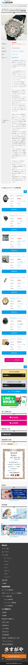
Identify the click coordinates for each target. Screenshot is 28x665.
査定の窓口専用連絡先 (7, 644)
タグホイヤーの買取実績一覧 (14, 360)
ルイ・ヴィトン (8, 558)
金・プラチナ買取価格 (14, 391)
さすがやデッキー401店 (17, 51)
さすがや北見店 (20, 221)
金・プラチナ (5, 551)
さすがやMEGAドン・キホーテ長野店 (21, 324)
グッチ (5, 567)
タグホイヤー (15, 54)
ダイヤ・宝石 (5, 548)
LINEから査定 (5, 622)
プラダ (5, 573)
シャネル (6, 564)
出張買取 (14, 423)
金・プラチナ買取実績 (7, 590)
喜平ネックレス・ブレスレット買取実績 (12, 593)
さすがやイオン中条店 (21, 201)
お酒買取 (4, 583)
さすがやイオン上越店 (21, 344)
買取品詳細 (14, 209)
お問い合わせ (5, 631)
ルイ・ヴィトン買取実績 (10, 602)
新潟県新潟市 (15, 57)
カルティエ (7, 570)
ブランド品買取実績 (7, 596)
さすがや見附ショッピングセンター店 (21, 262)
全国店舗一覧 (5, 625)
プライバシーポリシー (7, 641)
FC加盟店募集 (5, 634)
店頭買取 (14, 417)
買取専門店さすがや (17, 663)
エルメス (6, 561)
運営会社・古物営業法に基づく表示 (11, 638)
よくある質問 (5, 628)
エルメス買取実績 (8, 599)
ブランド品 (5, 555)
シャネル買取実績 (8, 605)
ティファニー (7, 577)
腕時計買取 (5, 580)
